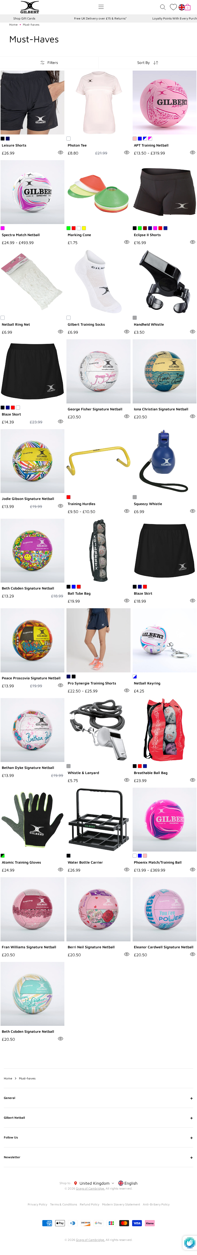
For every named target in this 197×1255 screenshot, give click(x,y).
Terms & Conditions (63, 1204)
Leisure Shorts (14, 145)
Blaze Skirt (143, 593)
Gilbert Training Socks (86, 324)
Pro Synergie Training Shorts (92, 683)
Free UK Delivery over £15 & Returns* (100, 18)
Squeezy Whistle (148, 503)
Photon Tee (77, 145)
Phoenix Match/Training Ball (158, 862)
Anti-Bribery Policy (156, 1204)
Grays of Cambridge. (90, 1188)
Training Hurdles (81, 503)
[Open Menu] (101, 7)
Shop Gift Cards (24, 18)
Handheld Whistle (149, 324)
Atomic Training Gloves (21, 862)
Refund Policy (89, 1204)
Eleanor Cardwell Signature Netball (163, 947)
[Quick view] (60, 152)
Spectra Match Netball (21, 235)
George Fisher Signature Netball (95, 409)
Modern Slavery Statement (121, 1204)
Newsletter (98, 1157)
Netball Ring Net (16, 324)
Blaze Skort (11, 414)
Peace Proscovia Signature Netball (31, 678)
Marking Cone (79, 235)
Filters (52, 62)
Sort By (143, 62)
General (98, 1098)
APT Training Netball (151, 145)
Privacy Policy (37, 1204)
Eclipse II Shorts (147, 235)
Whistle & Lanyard (83, 772)
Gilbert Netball (98, 1117)
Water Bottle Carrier (85, 862)
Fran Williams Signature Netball (29, 947)
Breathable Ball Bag (151, 772)
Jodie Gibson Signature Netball (28, 498)
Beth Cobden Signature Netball (28, 588)
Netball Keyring (147, 683)
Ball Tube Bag (79, 593)
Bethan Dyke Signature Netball (28, 767)
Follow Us (98, 1137)
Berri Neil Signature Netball (91, 947)
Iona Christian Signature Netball (161, 409)
